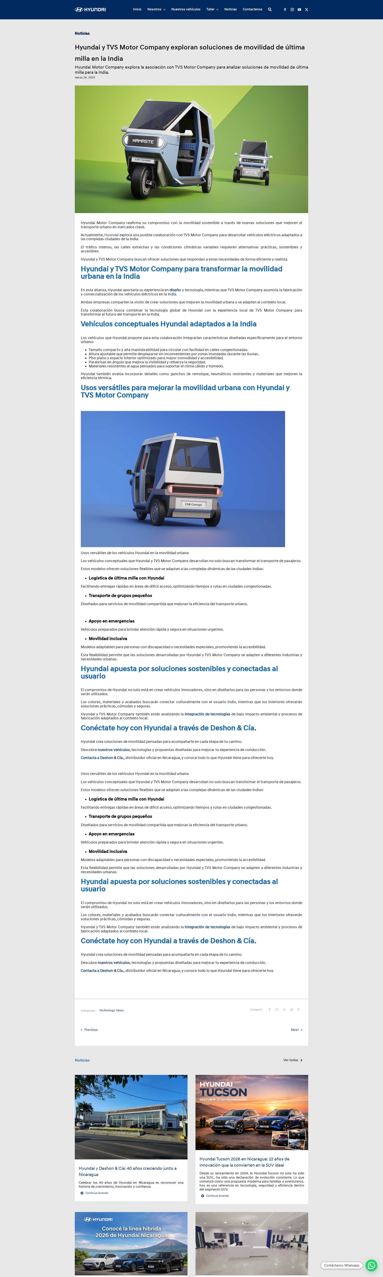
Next (295, 1030)
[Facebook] (269, 1009)
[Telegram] (291, 1009)
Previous (91, 1030)
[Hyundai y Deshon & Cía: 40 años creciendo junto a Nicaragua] (131, 1117)
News (120, 1010)
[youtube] (299, 9)
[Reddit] (284, 1009)
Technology (107, 1010)
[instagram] (292, 9)
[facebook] (285, 9)
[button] (371, 1265)
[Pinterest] (298, 1009)
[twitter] (306, 9)
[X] (276, 1009)
